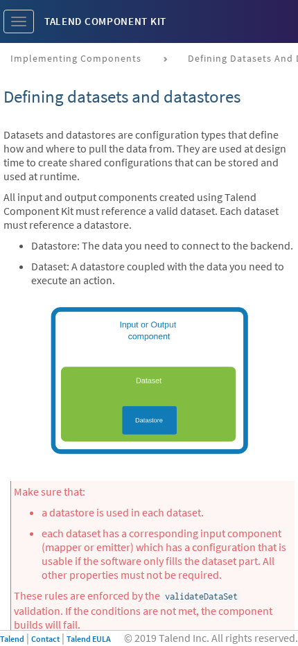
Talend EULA (89, 639)
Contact (45, 639)
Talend (12, 639)
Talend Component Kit (105, 21)
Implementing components (75, 58)
